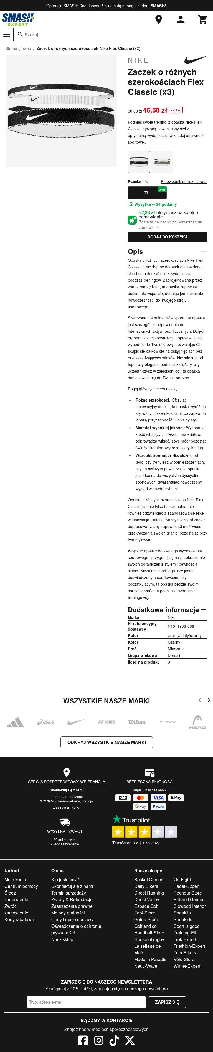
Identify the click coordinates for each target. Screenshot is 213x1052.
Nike (139, 59)
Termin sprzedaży (68, 893)
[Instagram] (98, 1041)
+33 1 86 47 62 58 (66, 807)
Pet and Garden (189, 899)
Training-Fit (185, 932)
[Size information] (147, 181)
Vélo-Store (184, 959)
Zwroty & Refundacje (72, 899)
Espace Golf (146, 906)
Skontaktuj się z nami (66, 790)
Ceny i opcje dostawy (72, 919)
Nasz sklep (62, 939)
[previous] (200, 701)
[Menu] (6, 34)
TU (154, 191)
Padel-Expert (186, 886)
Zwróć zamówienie (65, 844)
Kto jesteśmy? (65, 879)
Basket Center (148, 879)
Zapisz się (167, 1002)
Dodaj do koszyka (168, 237)
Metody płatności (68, 912)
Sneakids (183, 919)
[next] (209, 701)
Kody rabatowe (19, 919)
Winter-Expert (187, 966)
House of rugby (149, 939)
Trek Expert (185, 939)
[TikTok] (114, 1041)
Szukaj (31, 34)
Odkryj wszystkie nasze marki (106, 742)
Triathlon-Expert (189, 946)
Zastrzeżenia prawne (72, 906)
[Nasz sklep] (158, 19)
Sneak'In (182, 912)
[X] (129, 1041)
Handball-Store (149, 932)
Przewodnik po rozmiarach (184, 181)
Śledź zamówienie (16, 896)
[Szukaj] (20, 34)
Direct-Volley (146, 899)
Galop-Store (146, 919)
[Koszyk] (203, 19)
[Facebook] (83, 1041)
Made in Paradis (150, 959)
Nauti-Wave (145, 966)
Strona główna (18, 48)
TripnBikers (185, 952)
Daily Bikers (146, 886)
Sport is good (187, 926)
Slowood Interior (190, 906)
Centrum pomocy (21, 886)
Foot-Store (144, 912)
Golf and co (145, 926)
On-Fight (182, 879)
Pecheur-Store (188, 893)
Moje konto (15, 879)
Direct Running (149, 893)
